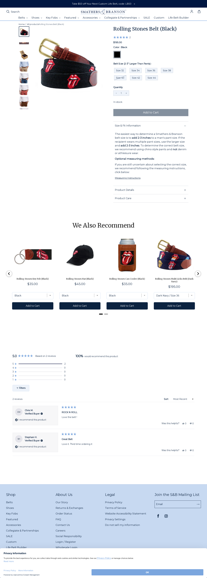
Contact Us (63, 524)
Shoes (10, 507)
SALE (9, 536)
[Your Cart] (199, 12)
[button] (122, 37)
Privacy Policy (113, 502)
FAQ (58, 519)
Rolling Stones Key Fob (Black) (33, 278)
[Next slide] (198, 274)
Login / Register (66, 541)
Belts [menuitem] (22, 17)
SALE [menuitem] (147, 17)
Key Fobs (12, 513)
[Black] (117, 55)
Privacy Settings (115, 519)
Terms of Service (115, 507)
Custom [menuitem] (159, 17)
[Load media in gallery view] (24, 31)
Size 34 (136, 70)
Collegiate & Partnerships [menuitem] (121, 17)
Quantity (118, 87)
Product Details (124, 190)
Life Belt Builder (16, 547)
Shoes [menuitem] (36, 17)
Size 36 (151, 70)
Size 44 (152, 77)
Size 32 (120, 70)
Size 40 (120, 77)
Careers (60, 530)
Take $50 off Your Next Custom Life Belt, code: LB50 (101, 3)
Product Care (123, 198)
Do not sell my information (122, 524)
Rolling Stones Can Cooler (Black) (127, 278)
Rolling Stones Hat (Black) (80, 278)
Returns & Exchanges (69, 507)
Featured (12, 519)
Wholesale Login (66, 547)
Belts (9, 502)
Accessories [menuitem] (90, 17)
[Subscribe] (198, 504)
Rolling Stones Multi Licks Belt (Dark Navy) (174, 280)
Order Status (64, 513)
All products (33, 24)
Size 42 (136, 77)
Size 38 (167, 70)
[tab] (101, 314)
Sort (166, 399)
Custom (11, 541)
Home (22, 24)
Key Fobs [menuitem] (52, 17)
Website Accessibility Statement (125, 513)
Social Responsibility (69, 536)
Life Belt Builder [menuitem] (178, 17)
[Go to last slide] (9, 274)
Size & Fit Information (128, 125)
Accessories (13, 524)
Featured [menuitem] (70, 17)
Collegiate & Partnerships (22, 530)
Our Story (62, 502)
